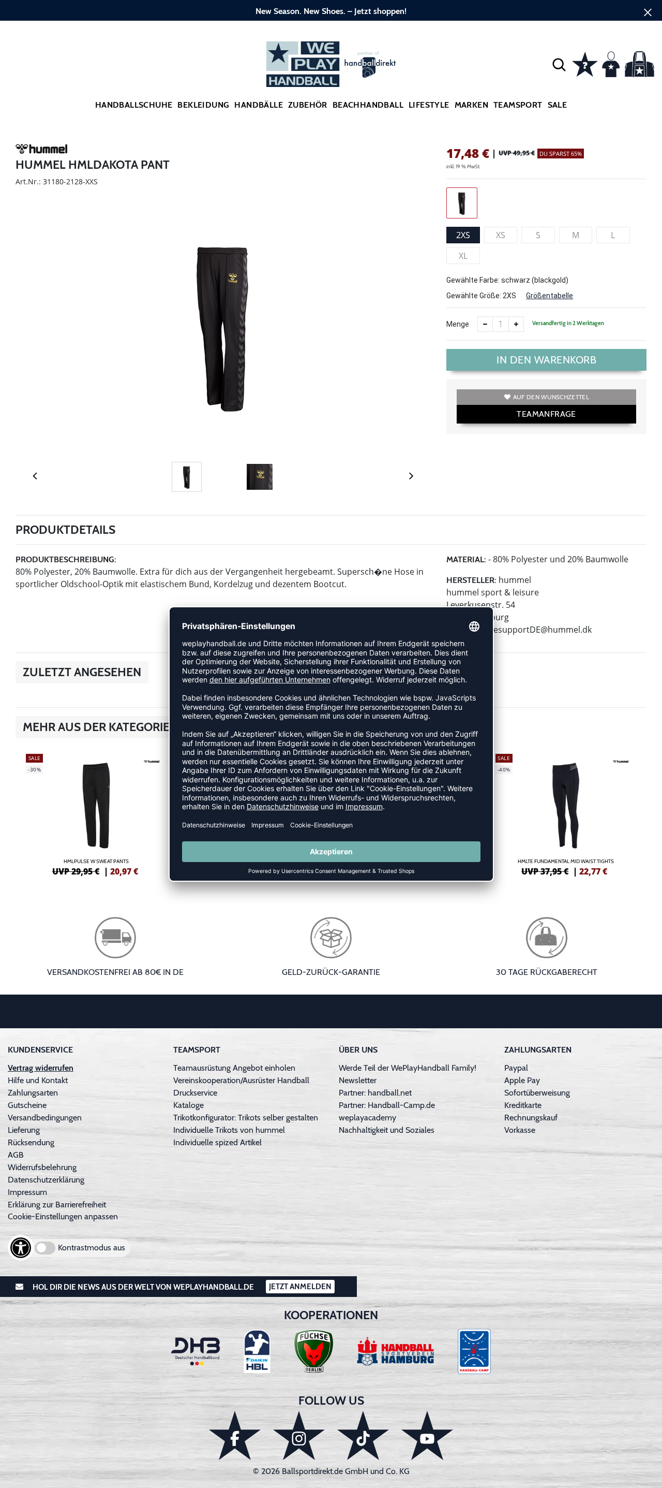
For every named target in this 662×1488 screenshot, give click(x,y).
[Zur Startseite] (331, 64)
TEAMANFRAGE (546, 414)
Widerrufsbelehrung (42, 1167)
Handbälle (258, 105)
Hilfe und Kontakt (38, 1080)
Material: (466, 559)
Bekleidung (203, 105)
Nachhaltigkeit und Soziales (386, 1130)
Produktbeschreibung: (66, 559)
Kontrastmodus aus (91, 1247)
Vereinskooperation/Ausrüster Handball (241, 1080)
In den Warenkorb (546, 360)
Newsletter (358, 1080)
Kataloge (188, 1105)
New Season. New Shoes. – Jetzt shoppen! (331, 11)
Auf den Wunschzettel (551, 397)
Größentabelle (549, 295)
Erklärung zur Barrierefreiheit (57, 1204)
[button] (559, 64)
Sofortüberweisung (537, 1093)
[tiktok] (363, 1435)
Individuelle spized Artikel (217, 1142)
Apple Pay (522, 1080)
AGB (16, 1155)
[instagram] (299, 1435)
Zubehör (307, 105)
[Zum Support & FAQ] (585, 63)
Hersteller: (471, 580)
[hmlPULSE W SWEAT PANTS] (96, 813)
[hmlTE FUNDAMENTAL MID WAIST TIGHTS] (566, 813)
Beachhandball (368, 105)
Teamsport (518, 105)
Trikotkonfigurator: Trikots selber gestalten (245, 1117)
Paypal (516, 1068)
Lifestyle (429, 105)
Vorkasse (519, 1130)
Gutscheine (27, 1105)
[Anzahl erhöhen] (516, 324)
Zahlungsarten (33, 1093)
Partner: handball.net (375, 1093)
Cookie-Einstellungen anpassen (63, 1216)
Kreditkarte (522, 1105)
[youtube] (427, 1435)
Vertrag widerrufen (40, 1068)
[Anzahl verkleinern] (485, 324)
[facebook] (235, 1435)
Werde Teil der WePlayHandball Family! (407, 1068)
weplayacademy (367, 1117)
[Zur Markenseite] (41, 150)
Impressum (27, 1192)
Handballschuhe (134, 105)
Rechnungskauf (531, 1117)
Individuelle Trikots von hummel (229, 1130)
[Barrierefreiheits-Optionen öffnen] (21, 1248)
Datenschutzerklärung (46, 1180)
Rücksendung (31, 1142)
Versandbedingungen (45, 1117)
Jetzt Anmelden (300, 1286)
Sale (557, 105)
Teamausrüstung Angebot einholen (234, 1068)
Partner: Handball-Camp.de (387, 1105)
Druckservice (195, 1093)
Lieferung (24, 1130)
